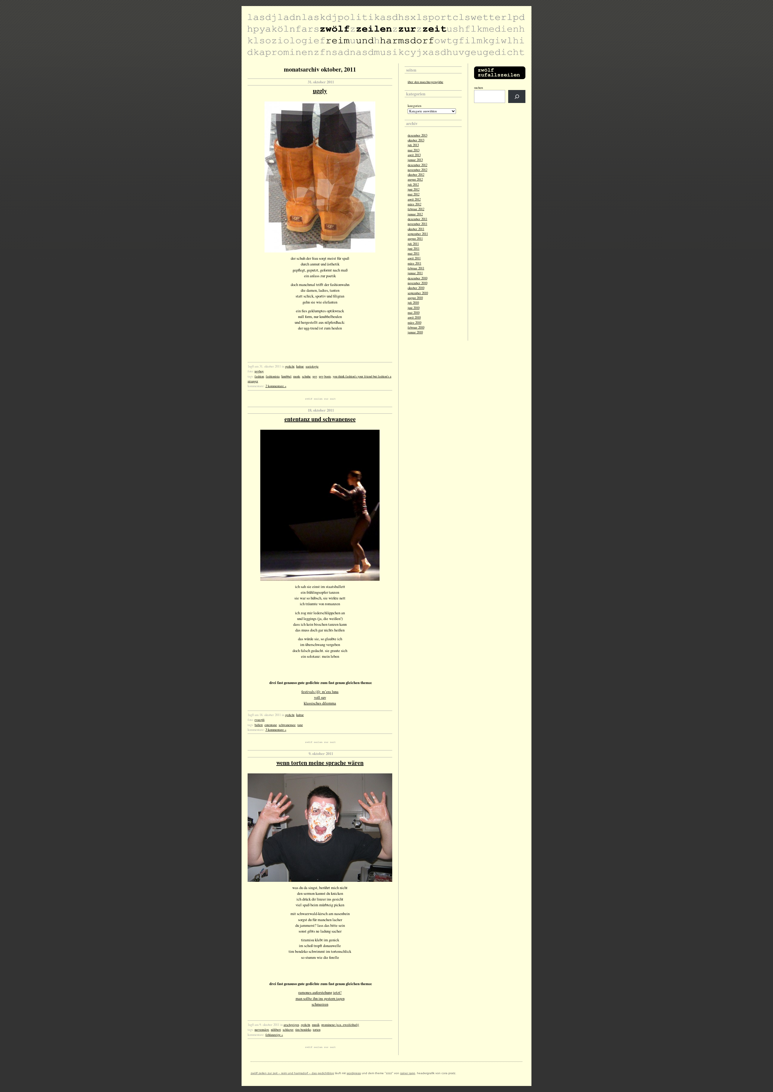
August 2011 (415, 238)
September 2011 (418, 234)
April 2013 (414, 155)
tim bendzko (303, 1029)
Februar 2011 (416, 268)
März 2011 (414, 263)
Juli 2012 (413, 184)
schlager (288, 1029)
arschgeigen (291, 1025)
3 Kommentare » (275, 729)
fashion (259, 376)
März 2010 (414, 322)
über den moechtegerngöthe (425, 82)
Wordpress (354, 1073)
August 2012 (415, 179)
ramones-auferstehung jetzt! (320, 992)
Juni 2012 (413, 189)
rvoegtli (260, 720)
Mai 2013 (413, 150)
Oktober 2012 (416, 174)
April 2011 (414, 258)
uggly (320, 90)
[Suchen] (516, 96)
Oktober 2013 (416, 140)
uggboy (259, 371)
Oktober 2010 (416, 288)
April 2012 (414, 199)
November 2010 (417, 283)
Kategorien (414, 106)
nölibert (276, 1029)
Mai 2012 (413, 194)
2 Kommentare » (275, 386)
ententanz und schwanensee (320, 419)
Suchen (478, 87)
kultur (300, 366)
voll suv (320, 697)
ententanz (271, 725)
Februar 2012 (416, 209)
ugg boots (325, 376)
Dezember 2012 (417, 165)
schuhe (306, 376)
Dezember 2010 (417, 278)
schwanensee (287, 725)
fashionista (273, 376)
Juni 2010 (413, 308)
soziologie (312, 366)
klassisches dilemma (320, 703)
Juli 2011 (413, 244)
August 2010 (415, 298)
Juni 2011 (413, 248)
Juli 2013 (413, 145)
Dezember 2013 (417, 135)
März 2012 (414, 204)
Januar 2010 (415, 332)
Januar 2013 (415, 160)
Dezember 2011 (417, 219)
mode (296, 376)
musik (315, 1025)
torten (316, 1029)
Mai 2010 (413, 312)
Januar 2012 (415, 214)
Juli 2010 (413, 302)
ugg (315, 376)
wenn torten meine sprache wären (320, 762)
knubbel (286, 376)
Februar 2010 (416, 327)
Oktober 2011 (416, 229)
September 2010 (418, 293)
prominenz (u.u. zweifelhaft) (340, 1025)
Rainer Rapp (407, 1073)
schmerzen (320, 1004)
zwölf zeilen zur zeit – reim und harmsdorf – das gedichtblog (292, 1073)
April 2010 (414, 317)
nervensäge (262, 1029)
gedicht (289, 366)
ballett (259, 725)
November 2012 (417, 170)
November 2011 (417, 224)
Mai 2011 (413, 253)
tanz (300, 725)
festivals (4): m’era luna (319, 691)
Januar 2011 (415, 273)
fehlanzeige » (274, 1035)
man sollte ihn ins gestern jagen (320, 998)
